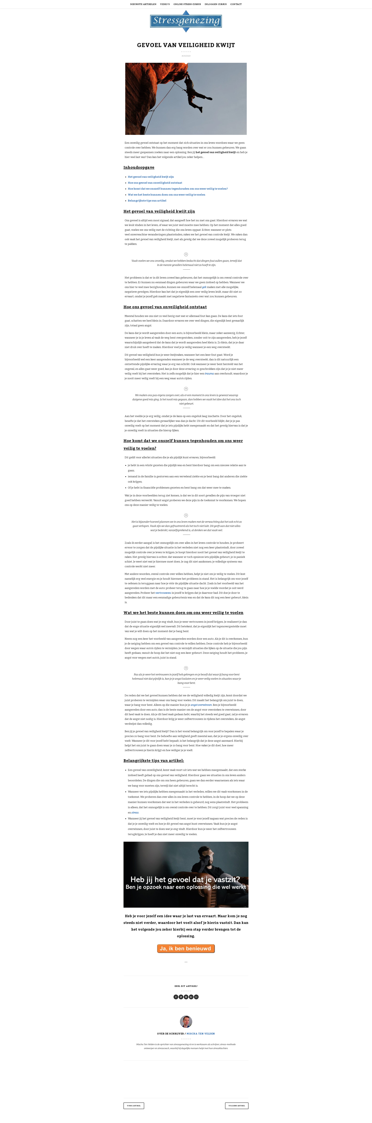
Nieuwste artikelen (143, 4)
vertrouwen (163, 592)
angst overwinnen (201, 705)
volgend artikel (237, 1106)
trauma (209, 373)
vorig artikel (134, 1106)
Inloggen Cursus (216, 4)
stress (135, 812)
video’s (165, 4)
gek (204, 287)
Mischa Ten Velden (201, 1033)
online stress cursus (187, 4)
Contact (236, 4)
